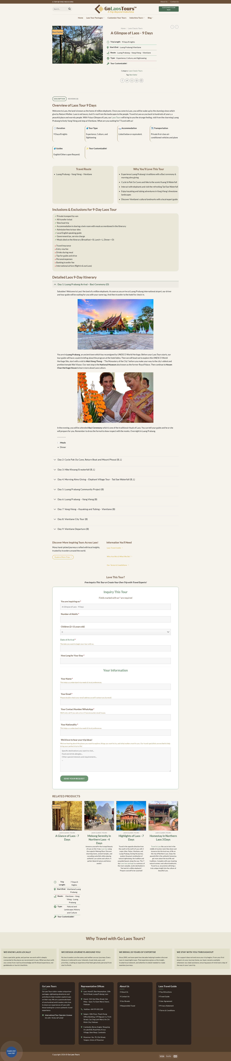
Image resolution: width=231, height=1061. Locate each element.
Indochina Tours (136, 18)
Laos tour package (127, 863)
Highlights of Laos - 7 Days (131, 837)
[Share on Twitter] (127, 80)
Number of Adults (70, 614)
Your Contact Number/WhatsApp (77, 709)
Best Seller (133, 75)
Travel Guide (164, 996)
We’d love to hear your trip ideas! (76, 740)
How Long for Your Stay (72, 655)
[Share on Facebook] (122, 80)
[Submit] (69, 9)
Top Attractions (166, 992)
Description (59, 99)
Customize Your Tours (117, 18)
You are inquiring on (71, 601)
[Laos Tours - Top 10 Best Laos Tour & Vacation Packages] (115, 9)
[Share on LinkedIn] (141, 80)
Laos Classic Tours (135, 28)
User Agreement (166, 1001)
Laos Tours (116, 117)
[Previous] (52, 863)
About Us (163, 2)
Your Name (67, 678)
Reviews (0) (73, 99)
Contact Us (174, 2)
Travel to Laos (156, 846)
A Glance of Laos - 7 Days (67, 837)
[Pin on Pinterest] (136, 80)
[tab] (59, 99)
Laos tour (104, 849)
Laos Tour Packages (94, 18)
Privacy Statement (167, 1006)
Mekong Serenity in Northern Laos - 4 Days (99, 839)
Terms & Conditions (167, 1010)
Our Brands (125, 1001)
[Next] (178, 863)
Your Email (66, 694)
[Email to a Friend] (132, 80)
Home (80, 18)
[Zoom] (55, 60)
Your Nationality (69, 724)
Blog (149, 18)
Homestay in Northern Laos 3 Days (163, 837)
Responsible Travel (128, 1006)
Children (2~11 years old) (73, 626)
